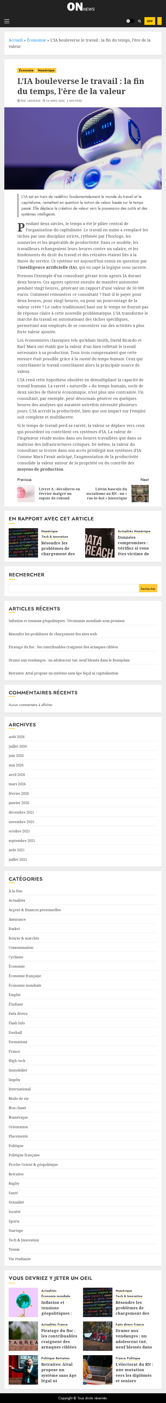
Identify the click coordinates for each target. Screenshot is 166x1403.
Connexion (159, 21)
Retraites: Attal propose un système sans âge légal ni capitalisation (63, 673)
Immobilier (18, 1070)
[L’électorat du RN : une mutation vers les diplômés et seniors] (97, 1370)
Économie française (25, 975)
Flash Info (17, 1023)
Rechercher (26, 574)
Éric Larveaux (31, 101)
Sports (14, 1221)
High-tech (17, 1060)
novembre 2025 (21, 821)
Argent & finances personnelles (35, 909)
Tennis (14, 1249)
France (14, 1051)
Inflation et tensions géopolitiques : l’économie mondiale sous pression (66, 620)
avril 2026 (17, 774)
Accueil (16, 40)
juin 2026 (16, 755)
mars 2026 (17, 784)
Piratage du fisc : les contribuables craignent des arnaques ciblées (63, 647)
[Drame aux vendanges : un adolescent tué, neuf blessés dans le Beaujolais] (97, 1336)
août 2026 (17, 736)
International (20, 1089)
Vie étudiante (20, 1259)
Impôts (14, 1079)
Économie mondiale (25, 985)
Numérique (46, 70)
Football (15, 1032)
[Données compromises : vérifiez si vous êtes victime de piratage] (100, 543)
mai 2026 (16, 765)
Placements (18, 1136)
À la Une (15, 891)
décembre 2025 (21, 812)
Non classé (17, 1107)
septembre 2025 (22, 840)
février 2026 (19, 793)
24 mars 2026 (55, 101)
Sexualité (16, 1202)
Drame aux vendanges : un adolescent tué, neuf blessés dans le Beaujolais (69, 660)
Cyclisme (16, 957)
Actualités (125, 531)
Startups (16, 1230)
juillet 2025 (18, 859)
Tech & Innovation (54, 537)
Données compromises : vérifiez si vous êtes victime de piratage (133, 548)
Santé (13, 1193)
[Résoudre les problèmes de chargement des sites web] (23, 543)
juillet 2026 (18, 746)
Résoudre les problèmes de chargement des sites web (58, 551)
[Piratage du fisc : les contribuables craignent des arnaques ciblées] (23, 1336)
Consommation (21, 947)
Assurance (17, 919)
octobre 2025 (19, 831)
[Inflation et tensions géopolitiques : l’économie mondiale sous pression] (23, 1302)
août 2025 (17, 850)
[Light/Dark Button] (130, 21)
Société (15, 1211)
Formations (18, 1041)
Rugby (14, 1183)
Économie (36, 40)
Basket (14, 928)
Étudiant (16, 1004)
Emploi (14, 994)
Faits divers (18, 1013)
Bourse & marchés (24, 938)
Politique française (24, 1155)
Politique (16, 1145)
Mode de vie (19, 1098)
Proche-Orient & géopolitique (33, 1164)
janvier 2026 (19, 802)
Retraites (16, 1174)
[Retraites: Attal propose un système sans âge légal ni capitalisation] (23, 1370)
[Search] (139, 21)
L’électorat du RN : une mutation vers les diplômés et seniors (134, 1372)
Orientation (18, 1127)
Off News (149, 21)
